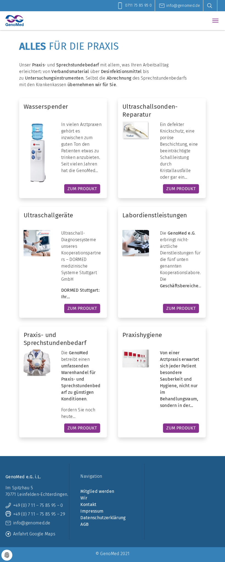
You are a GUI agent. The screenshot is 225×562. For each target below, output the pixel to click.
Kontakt (88, 504)
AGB (84, 524)
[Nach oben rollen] (213, 550)
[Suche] (211, 5)
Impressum (91, 511)
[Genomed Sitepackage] (14, 20)
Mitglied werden (97, 491)
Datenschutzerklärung (102, 517)
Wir (83, 498)
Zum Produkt (82, 188)
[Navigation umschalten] (215, 20)
